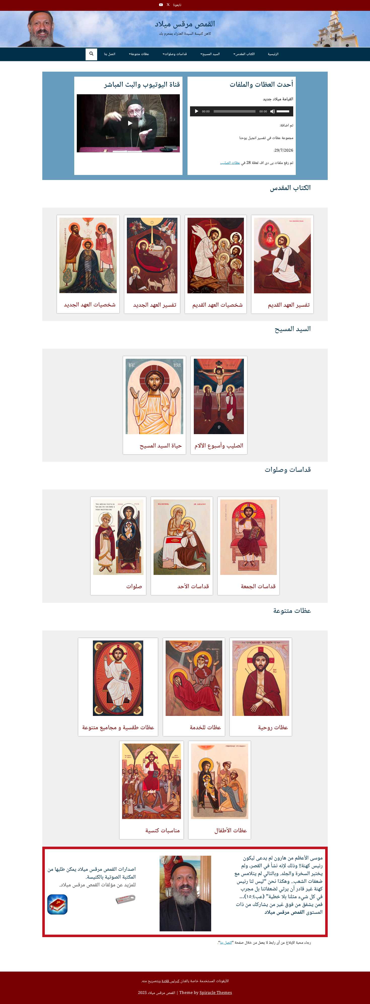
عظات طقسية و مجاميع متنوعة (118, 727)
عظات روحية (273, 727)
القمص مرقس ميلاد (185, 25)
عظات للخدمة (205, 727)
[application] (241, 111)
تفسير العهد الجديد (154, 305)
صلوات (134, 586)
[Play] (196, 111)
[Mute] (272, 111)
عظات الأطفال (230, 831)
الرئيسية (273, 54)
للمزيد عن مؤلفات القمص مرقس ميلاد (98, 885)
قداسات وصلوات (176, 54)
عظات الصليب (230, 163)
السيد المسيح (211, 54)
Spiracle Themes (216, 993)
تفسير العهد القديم (289, 305)
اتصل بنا (110, 54)
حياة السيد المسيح (160, 446)
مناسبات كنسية (162, 831)
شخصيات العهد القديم (217, 305)
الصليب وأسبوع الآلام (219, 446)
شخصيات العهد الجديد (89, 305)
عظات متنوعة (140, 54)
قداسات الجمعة (258, 587)
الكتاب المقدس (245, 54)
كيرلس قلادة (170, 981)
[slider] (284, 110)
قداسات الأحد (193, 586)
